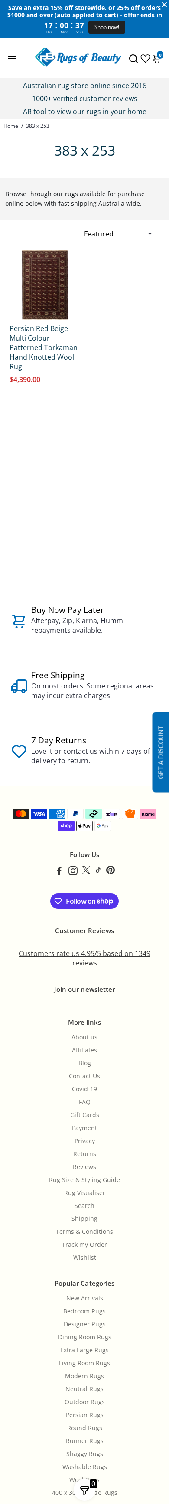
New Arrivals (84, 1298)
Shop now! (106, 27)
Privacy (85, 1141)
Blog (84, 1063)
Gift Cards (84, 1115)
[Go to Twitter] (86, 871)
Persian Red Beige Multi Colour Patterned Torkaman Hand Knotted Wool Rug (44, 347)
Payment (84, 1128)
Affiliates (84, 1050)
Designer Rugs (85, 1324)
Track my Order (84, 1245)
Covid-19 (84, 1089)
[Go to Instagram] (73, 871)
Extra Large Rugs (84, 1350)
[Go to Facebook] (59, 871)
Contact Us (84, 1076)
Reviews (84, 1167)
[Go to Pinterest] (110, 871)
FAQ (85, 1102)
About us (85, 1037)
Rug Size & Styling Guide (84, 1180)
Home (10, 126)
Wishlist (84, 1258)
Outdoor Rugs (85, 1402)
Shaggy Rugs (84, 1454)
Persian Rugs (85, 1415)
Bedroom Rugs (84, 1311)
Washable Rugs (84, 1467)
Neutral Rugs (84, 1389)
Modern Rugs (84, 1376)
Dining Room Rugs (84, 1337)
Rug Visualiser (84, 1193)
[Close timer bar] (164, 4)
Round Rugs (84, 1428)
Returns (84, 1154)
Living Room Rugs (84, 1363)
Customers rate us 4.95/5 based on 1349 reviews (84, 958)
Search (84, 1206)
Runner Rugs (85, 1441)
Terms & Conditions (84, 1232)
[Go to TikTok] (98, 871)
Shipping (85, 1219)
